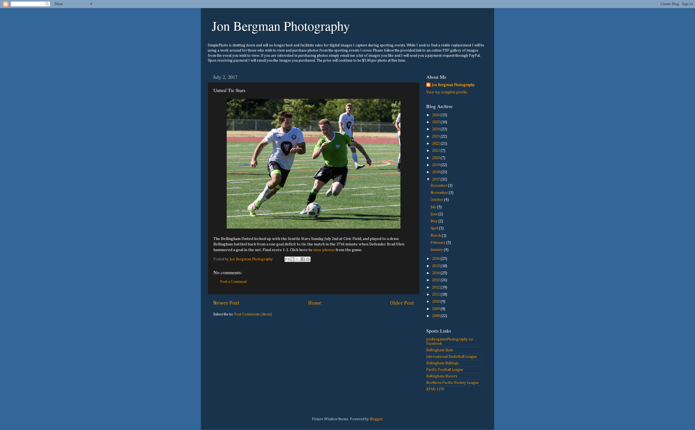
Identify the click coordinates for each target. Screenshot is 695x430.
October (437, 200)
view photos (324, 250)
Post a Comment (233, 282)
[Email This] (287, 259)
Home (314, 303)
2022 (436, 144)
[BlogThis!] (292, 259)
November (440, 193)
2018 (436, 172)
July (434, 207)
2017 (436, 179)
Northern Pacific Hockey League (452, 383)
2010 (436, 301)
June (434, 214)
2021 (436, 151)
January (437, 250)
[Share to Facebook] (302, 259)
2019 (436, 165)
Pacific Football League (444, 370)
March (436, 236)
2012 (436, 287)
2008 (436, 316)
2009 (436, 309)
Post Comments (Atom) (253, 314)
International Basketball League (451, 357)
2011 (436, 294)
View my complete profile (446, 92)
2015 (436, 266)
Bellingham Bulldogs (442, 363)
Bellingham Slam (439, 350)
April (435, 228)
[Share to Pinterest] (308, 259)
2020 (436, 158)
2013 (436, 280)
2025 (436, 122)
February (438, 243)
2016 (436, 259)
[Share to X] (297, 259)
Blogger (376, 419)
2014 (436, 273)
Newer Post (226, 303)
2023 (436, 136)
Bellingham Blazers (441, 376)
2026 (436, 115)
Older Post (402, 303)
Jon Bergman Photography (281, 25)
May (434, 221)
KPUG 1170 (435, 389)
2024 (436, 129)
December (439, 186)
